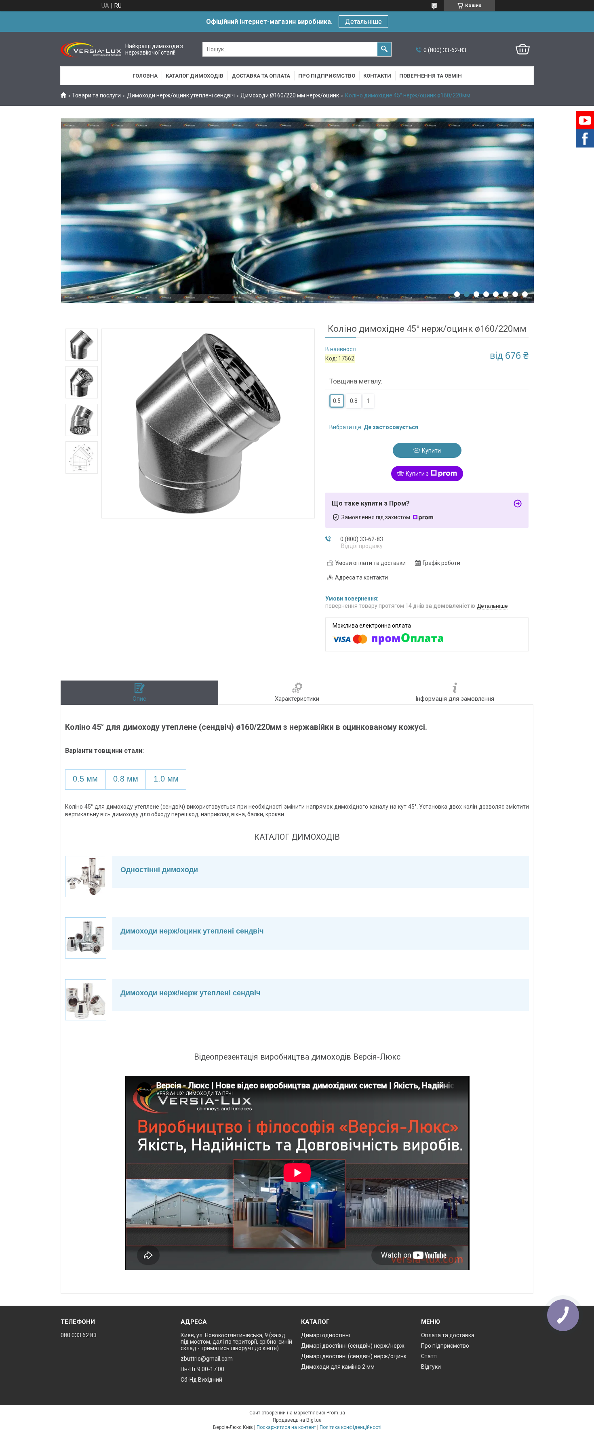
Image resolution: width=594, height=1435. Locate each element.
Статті (429, 1356)
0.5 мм (85, 778)
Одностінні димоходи (159, 870)
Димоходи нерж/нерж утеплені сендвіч (190, 993)
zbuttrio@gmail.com (207, 1358)
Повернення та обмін (430, 76)
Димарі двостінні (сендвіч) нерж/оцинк (354, 1356)
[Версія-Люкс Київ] (91, 49)
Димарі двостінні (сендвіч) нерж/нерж (352, 1345)
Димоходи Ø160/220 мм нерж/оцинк (289, 95)
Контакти (377, 76)
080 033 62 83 (79, 1335)
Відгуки (431, 1366)
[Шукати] (384, 49)
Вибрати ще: (373, 427)
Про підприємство (326, 76)
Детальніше (363, 21)
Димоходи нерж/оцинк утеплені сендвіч (181, 95)
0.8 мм (125, 778)
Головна (145, 76)
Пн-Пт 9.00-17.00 (202, 1369)
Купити (431, 450)
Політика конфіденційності (350, 1427)
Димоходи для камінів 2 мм (338, 1366)
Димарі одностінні (325, 1335)
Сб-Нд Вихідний (201, 1379)
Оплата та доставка (447, 1335)
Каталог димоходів (194, 76)
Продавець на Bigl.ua (297, 1420)
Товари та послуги (96, 95)
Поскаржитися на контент (286, 1427)
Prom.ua (335, 1413)
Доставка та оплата (261, 76)
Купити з (417, 473)
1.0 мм (166, 778)
